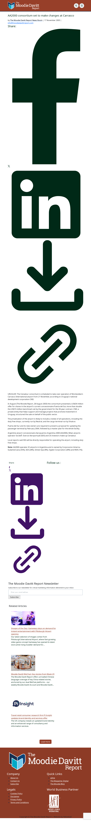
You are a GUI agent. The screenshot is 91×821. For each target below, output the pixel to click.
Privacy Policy (16, 799)
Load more (45, 742)
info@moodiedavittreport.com (20, 23)
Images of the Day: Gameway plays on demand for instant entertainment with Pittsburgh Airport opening (33, 631)
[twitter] (9, 166)
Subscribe (14, 784)
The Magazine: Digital (59, 781)
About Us (14, 778)
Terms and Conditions (19, 802)
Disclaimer (14, 796)
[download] (45, 276)
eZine (52, 778)
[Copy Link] (45, 352)
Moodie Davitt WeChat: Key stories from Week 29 (32, 674)
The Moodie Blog (57, 784)
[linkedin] (45, 203)
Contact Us (15, 781)
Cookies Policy (16, 793)
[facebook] (45, 96)
